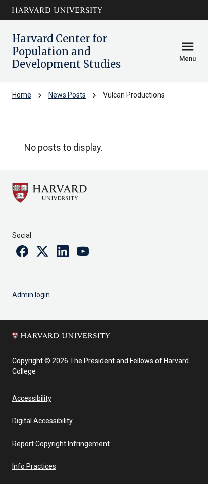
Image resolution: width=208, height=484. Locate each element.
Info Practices (34, 466)
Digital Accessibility (42, 421)
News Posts (67, 95)
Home (21, 95)
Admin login (31, 295)
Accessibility (31, 398)
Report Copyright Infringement (61, 444)
